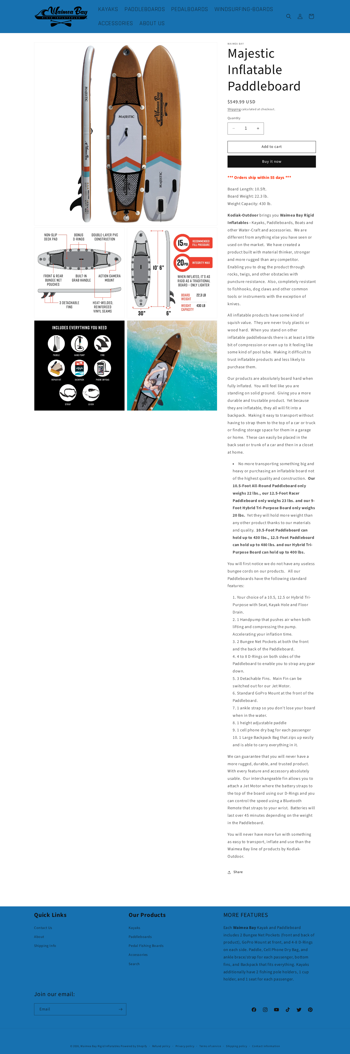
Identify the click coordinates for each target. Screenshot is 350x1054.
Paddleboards (140, 936)
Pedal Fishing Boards (146, 945)
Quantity (234, 118)
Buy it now (272, 161)
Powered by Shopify (134, 1046)
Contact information (266, 1046)
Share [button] (238, 872)
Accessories (138, 954)
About (39, 936)
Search (134, 964)
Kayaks (134, 927)
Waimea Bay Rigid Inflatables (100, 1046)
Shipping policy (236, 1046)
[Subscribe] (120, 1009)
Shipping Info (45, 945)
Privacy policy (185, 1046)
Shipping (234, 109)
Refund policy (161, 1046)
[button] (288, 16)
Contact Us (43, 927)
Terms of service (210, 1046)
